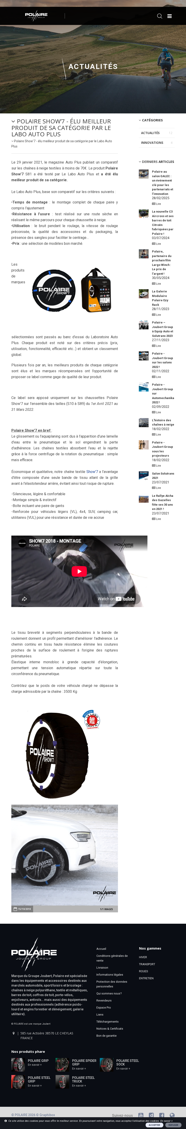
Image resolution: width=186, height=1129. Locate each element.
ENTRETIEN (146, 978)
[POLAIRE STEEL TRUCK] (62, 1081)
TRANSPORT (147, 964)
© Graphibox (45, 1115)
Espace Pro (103, 1007)
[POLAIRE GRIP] (18, 1064)
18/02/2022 (163, 425)
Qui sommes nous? (109, 993)
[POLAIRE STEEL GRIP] (18, 1081)
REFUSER (173, 1125)
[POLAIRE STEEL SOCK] (106, 1064)
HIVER (143, 957)
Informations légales (109, 974)
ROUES (143, 971)
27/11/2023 (162, 331)
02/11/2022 (162, 362)
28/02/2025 (162, 185)
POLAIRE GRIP (38, 1061)
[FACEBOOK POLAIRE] (161, 1116)
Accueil (101, 948)
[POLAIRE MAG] (172, 1116)
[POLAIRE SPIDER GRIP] (62, 1064)
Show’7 (92, 472)
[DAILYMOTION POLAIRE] (151, 1116)
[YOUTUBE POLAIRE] (140, 1116)
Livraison (102, 967)
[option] (64, 855)
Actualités (93, 66)
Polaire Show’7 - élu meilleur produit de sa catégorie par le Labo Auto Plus (61, 127)
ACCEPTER (154, 1125)
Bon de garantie (106, 1035)
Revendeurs (104, 1000)
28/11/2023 (160, 300)
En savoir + (35, 1064)
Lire (158, 204)
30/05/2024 (161, 265)
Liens (99, 1014)
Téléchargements (107, 1021)
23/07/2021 (162, 504)
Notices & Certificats (109, 1028)
